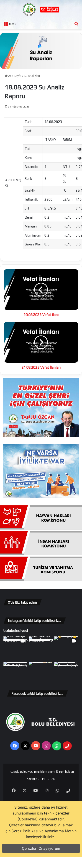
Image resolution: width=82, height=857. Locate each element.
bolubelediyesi (15, 630)
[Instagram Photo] (41, 648)
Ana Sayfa (14, 75)
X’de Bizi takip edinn (22, 602)
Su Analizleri (32, 75)
